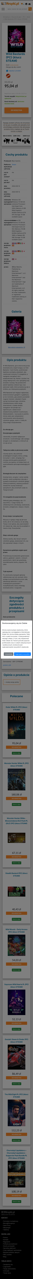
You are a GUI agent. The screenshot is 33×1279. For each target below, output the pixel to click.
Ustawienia (8, 654)
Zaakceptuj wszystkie (22, 654)
